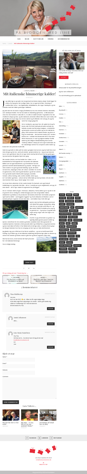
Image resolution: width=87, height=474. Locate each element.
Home (4, 43)
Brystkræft (62, 110)
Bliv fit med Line (38, 39)
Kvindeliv (61, 141)
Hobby (62, 204)
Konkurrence (62, 137)
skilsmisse (64, 239)
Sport (62, 242)
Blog (19, 39)
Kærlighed (73, 217)
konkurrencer (65, 213)
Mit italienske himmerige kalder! (29, 93)
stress (69, 242)
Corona (61, 114)
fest (61, 201)
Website (5, 370)
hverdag (70, 204)
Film (60, 122)
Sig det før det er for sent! (11, 423)
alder (62, 194)
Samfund (61, 173)
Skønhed (61, 181)
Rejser (33, 90)
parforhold (75, 229)
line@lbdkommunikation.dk (21, 340)
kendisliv (63, 210)
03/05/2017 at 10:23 (50, 317)
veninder (63, 252)
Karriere (61, 130)
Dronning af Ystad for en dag (47, 423)
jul (72, 207)
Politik (62, 233)
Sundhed (61, 184)
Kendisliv (61, 133)
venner (72, 252)
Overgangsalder (63, 161)
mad (70, 220)
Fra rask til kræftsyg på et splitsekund (70, 95)
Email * (5, 363)
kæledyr (63, 217)
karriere (79, 207)
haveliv (78, 201)
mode (62, 223)
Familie (61, 118)
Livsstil (10, 43)
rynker (71, 236)
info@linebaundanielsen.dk (43, 460)
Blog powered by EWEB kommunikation (43, 472)
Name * (5, 357)
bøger (69, 194)
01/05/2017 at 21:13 (50, 293)
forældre (69, 201)
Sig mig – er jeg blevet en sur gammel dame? (27, 424)
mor (68, 223)
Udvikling (72, 248)
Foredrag (51, 39)
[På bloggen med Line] (43, 18)
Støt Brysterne (65, 245)
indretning (64, 207)
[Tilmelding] (71, 61)
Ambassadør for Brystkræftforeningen (70, 87)
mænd (74, 223)
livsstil (63, 220)
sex (78, 236)
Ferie (78, 198)
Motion (61, 157)
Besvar (50, 308)
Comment (5, 376)
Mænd (61, 149)
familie (70, 198)
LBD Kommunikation (63, 39)
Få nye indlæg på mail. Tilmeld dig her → (15, 273)
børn (76, 194)
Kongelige (73, 210)
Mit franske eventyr (64, 153)
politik (60, 165)
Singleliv (61, 177)
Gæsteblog (62, 126)
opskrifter (64, 229)
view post (29, 262)
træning (63, 248)
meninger (77, 220)
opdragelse (71, 226)
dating (62, 198)
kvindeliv (76, 213)
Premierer (71, 233)
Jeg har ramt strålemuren (66, 91)
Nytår (62, 226)
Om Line (27, 39)
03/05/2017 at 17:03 (50, 332)
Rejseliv (63, 236)
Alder (60, 106)
